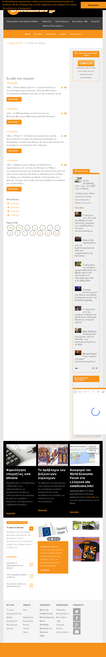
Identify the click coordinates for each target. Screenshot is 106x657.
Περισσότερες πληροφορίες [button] (16, 8)
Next (48, 233)
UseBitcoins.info (46, 613)
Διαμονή (95, 21)
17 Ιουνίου (12, 131)
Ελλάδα (38, 34)
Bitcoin (27, 34)
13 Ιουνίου (14, 211)
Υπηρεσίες (47, 21)
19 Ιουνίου (12, 82)
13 (40, 233)
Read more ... (14, 99)
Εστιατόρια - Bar (80, 21)
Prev (19, 227)
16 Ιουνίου (12, 160)
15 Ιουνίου (14, 203)
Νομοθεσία (28, 617)
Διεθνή (63, 34)
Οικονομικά (51, 34)
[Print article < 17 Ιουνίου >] (62, 135)
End (56, 233)
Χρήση (9, 617)
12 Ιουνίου (14, 215)
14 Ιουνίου (14, 207)
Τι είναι (10, 609)
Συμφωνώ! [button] (93, 5)
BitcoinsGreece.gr (47, 617)
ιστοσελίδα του (92, 497)
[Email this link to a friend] (65, 87)
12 (33, 233)
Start (11, 227)
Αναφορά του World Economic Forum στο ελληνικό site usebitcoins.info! (82, 478)
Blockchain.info (46, 628)
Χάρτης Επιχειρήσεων (53, 25)
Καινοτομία (12, 621)
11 (25, 233)
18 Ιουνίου (12, 108)
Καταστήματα (62, 21)
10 (18, 233)
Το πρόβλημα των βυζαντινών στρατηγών (51, 474)
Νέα (25, 609)
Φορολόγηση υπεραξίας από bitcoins (18, 474)
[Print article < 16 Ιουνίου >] (62, 164)
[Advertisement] (54, 62)
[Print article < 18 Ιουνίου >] (62, 113)
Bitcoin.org (44, 609)
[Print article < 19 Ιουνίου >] (62, 87)
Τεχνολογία (75, 34)
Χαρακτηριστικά (14, 613)
